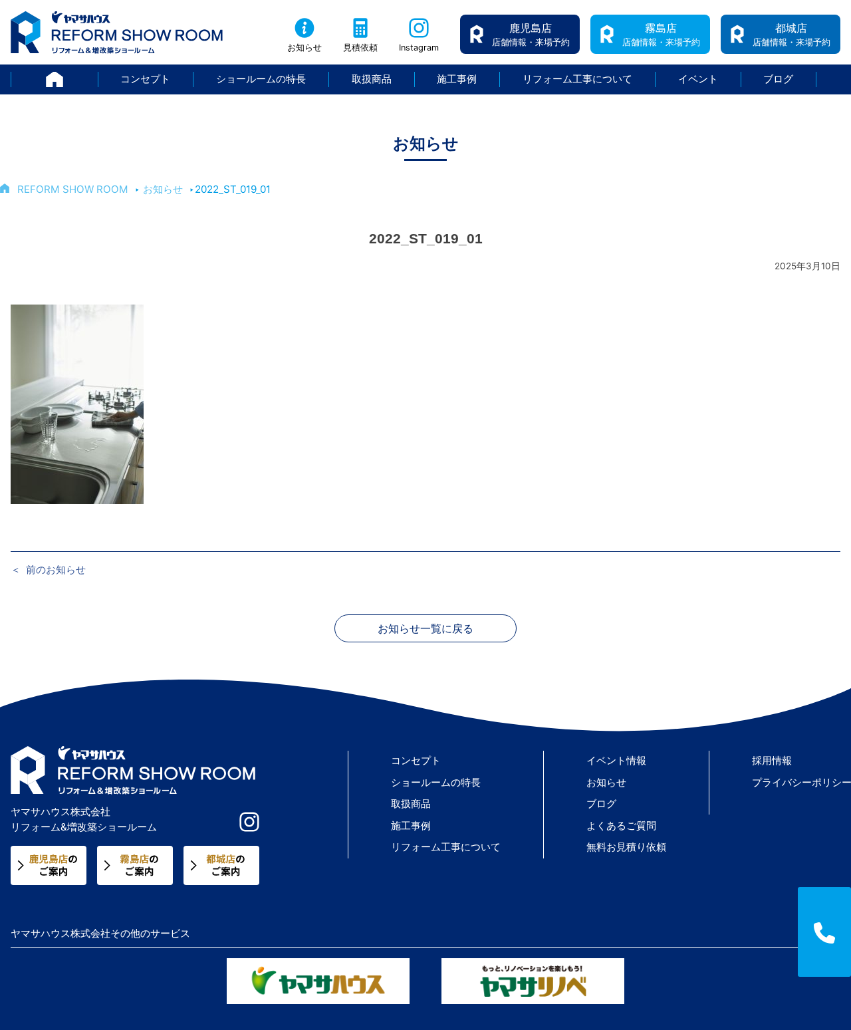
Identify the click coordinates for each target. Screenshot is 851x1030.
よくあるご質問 (621, 825)
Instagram (419, 48)
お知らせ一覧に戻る (425, 628)
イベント (698, 78)
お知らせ (304, 48)
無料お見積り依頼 (626, 846)
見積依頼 (360, 48)
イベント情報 (616, 760)
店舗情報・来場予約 (531, 34)
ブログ (778, 78)
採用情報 (772, 760)
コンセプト (145, 78)
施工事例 (457, 78)
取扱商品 (372, 78)
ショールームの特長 (261, 78)
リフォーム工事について (577, 78)
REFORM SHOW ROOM (72, 189)
